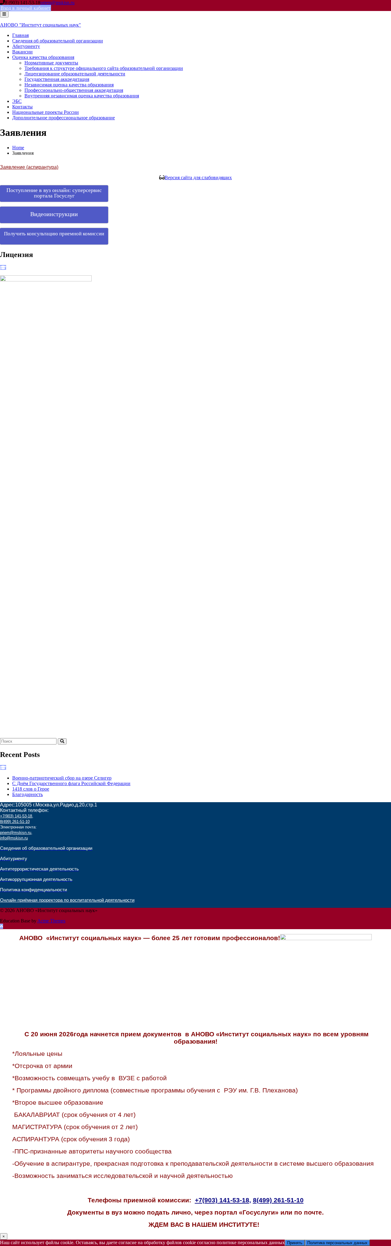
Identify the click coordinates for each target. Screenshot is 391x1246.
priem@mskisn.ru (57, 2)
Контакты (22, 106)
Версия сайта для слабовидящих (198, 177)
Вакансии (22, 51)
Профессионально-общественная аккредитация (73, 90)
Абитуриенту (26, 46)
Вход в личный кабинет (25, 8)
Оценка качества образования (43, 57)
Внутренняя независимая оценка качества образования (81, 95)
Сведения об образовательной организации (57, 40)
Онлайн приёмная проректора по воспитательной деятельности (67, 900)
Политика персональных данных (337, 1243)
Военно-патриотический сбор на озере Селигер (61, 778)
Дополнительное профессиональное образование (63, 117)
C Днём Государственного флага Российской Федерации (71, 783)
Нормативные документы (51, 62)
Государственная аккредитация (56, 79)
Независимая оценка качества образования (69, 84)
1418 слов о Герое (30, 788)
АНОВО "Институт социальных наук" (40, 24)
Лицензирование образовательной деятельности (74, 73)
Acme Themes (51, 920)
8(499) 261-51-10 (15, 821)
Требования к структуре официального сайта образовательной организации (103, 68)
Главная (20, 35)
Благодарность (27, 794)
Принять (294, 1243)
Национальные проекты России (45, 112)
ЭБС (17, 101)
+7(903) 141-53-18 (16, 816)
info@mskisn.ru (14, 838)
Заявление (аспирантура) (29, 167)
